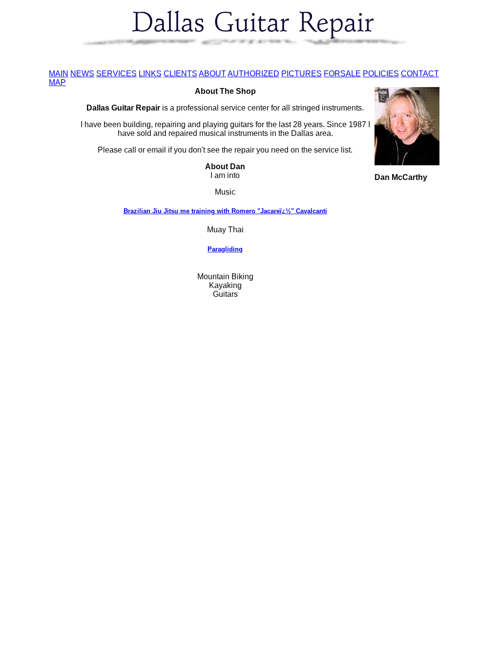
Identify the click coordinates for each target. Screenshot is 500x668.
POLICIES (381, 73)
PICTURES (301, 73)
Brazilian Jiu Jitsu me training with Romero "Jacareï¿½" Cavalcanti (225, 211)
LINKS (150, 73)
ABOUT (212, 73)
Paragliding (225, 249)
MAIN (58, 73)
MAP (57, 82)
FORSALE (342, 73)
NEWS (82, 73)
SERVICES (116, 73)
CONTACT (420, 73)
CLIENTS (180, 73)
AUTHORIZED (253, 73)
